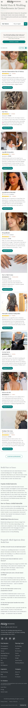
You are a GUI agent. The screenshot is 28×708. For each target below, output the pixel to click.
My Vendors (18, 651)
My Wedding (18, 646)
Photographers (4, 646)
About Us (17, 672)
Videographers (4, 648)
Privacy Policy (4, 701)
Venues (2, 651)
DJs (2, 660)
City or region (17, 23)
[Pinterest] (10, 638)
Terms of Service (13, 701)
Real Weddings (4, 672)
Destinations (4, 676)
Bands (2, 662)
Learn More (3, 687)
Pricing (2, 689)
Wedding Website (19, 662)
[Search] (25, 24)
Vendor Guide (4, 692)
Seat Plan (17, 655)
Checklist (17, 648)
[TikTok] (13, 638)
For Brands (17, 676)
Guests (17, 653)
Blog (2, 674)
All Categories (4, 665)
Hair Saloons (5, 23)
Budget (17, 658)
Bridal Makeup (4, 655)
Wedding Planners (5, 653)
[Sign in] (26, 1)
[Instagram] (2, 638)
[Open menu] (1, 1)
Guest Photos (18, 660)
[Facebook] (6, 638)
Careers (17, 674)
